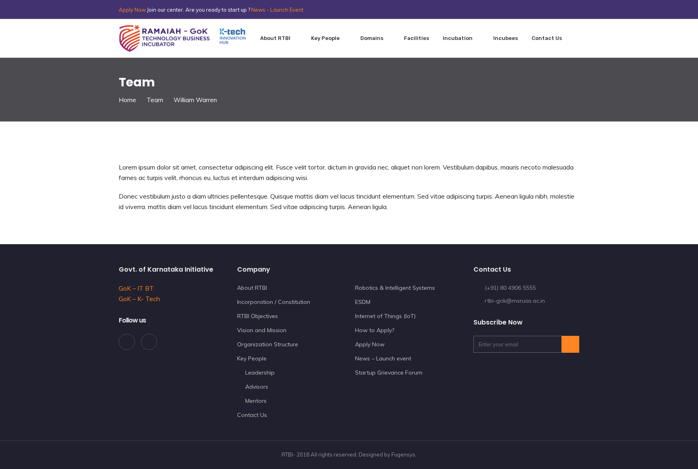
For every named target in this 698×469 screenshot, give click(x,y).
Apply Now (132, 9)
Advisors (256, 386)
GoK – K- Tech (139, 299)
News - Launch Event (277, 9)
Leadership (260, 372)
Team (155, 100)
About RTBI (275, 38)
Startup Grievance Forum (389, 372)
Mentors (256, 400)
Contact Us (252, 415)
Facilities (416, 38)
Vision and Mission (261, 330)
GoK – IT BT (136, 288)
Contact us (547, 38)
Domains (371, 38)
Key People (325, 38)
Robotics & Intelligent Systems (395, 287)
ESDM (362, 302)
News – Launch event (383, 358)
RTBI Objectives (257, 316)
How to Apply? (374, 330)
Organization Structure (267, 344)
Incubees (505, 38)
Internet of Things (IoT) (385, 316)
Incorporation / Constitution (273, 302)
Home (127, 100)
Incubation (458, 38)
